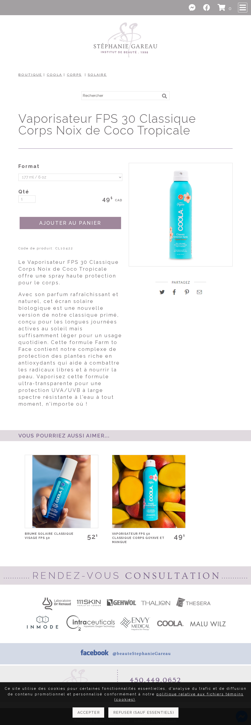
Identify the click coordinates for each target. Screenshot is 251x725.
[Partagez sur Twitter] (164, 294)
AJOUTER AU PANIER (70, 223)
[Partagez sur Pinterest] (189, 294)
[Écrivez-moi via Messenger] (195, 8)
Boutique (30, 75)
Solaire (97, 75)
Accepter (88, 712)
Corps (74, 75)
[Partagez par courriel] (199, 294)
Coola (54, 75)
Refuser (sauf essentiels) (143, 712)
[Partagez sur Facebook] (176, 294)
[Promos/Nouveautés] (209, 8)
